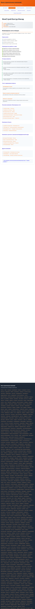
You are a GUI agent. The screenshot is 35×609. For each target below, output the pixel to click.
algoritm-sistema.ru (21, 484)
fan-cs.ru (31, 548)
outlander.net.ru (22, 597)
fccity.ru (13, 595)
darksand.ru (20, 424)
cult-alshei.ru (30, 552)
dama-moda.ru (29, 566)
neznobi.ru (30, 402)
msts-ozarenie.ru (18, 540)
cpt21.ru (15, 498)
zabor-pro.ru (3, 555)
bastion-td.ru (3, 527)
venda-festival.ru (3, 421)
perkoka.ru (16, 452)
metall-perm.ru (11, 541)
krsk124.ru (7, 522)
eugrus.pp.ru (21, 496)
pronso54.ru (8, 405)
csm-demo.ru (13, 414)
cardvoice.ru (11, 463)
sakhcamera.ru (8, 494)
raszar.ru (6, 437)
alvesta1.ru (31, 510)
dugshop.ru (22, 503)
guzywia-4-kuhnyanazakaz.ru (5, 435)
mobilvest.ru (15, 526)
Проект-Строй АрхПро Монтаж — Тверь (10, 139)
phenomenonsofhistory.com (5, 608)
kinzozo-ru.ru (3, 496)
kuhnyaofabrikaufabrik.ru (5, 433)
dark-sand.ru (3, 419)
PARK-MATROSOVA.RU (24, 519)
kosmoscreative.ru (9, 527)
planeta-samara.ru (7, 459)
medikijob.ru (3, 545)
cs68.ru (20, 435)
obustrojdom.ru (10, 552)
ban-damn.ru (11, 423)
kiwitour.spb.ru (17, 601)
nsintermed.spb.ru (25, 587)
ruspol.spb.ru (3, 564)
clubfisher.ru (30, 475)
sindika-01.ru (8, 419)
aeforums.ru (9, 513)
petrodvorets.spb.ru (18, 587)
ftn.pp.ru (7, 555)
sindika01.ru (30, 419)
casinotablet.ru (6, 475)
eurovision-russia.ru (27, 391)
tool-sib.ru (18, 548)
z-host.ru (11, 431)
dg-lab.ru (21, 520)
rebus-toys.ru (24, 424)
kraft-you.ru (3, 391)
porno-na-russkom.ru (20, 402)
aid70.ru (7, 541)
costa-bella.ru (16, 496)
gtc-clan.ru (28, 608)
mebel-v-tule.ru (3, 548)
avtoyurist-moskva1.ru (4, 520)
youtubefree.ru (25, 458)
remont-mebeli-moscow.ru (19, 475)
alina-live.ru (28, 604)
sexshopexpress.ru (19, 393)
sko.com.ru (12, 529)
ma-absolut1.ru (24, 456)
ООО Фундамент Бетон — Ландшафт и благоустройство (12, 128)
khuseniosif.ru (7, 590)
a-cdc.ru (26, 395)
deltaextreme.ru (11, 578)
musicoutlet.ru (3, 597)
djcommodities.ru (26, 461)
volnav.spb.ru (25, 515)
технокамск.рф (22, 594)
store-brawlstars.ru (10, 421)
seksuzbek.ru (16, 398)
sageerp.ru (29, 555)
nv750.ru (31, 461)
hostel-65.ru (10, 402)
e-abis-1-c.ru (25, 419)
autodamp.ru (16, 461)
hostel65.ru (18, 407)
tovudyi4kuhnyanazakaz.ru (5, 438)
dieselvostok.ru (31, 505)
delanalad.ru (17, 458)
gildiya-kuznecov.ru (29, 517)
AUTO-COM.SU (15, 524)
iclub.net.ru (23, 538)
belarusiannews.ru (4, 606)
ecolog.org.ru (29, 491)
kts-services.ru (28, 417)
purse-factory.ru (16, 423)
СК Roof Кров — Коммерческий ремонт (10, 130)
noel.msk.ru (22, 583)
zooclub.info (12, 594)
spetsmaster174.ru (16, 562)
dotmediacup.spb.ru (13, 590)
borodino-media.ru (16, 473)
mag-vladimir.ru (8, 601)
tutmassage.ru (24, 491)
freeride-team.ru (8, 393)
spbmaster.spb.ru (31, 595)
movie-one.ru (20, 452)
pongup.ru (14, 407)
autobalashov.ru (11, 487)
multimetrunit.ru (23, 548)
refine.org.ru (31, 592)
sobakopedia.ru (3, 515)
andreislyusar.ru (8, 454)
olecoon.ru (2, 400)
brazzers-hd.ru (7, 431)
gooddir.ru (24, 508)
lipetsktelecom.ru (22, 437)
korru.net (2, 501)
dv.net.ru (23, 606)
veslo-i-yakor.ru (9, 473)
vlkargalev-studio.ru (13, 604)
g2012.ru (11, 412)
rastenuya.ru (22, 391)
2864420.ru (17, 426)
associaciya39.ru (26, 496)
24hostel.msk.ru (3, 506)
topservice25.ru (25, 557)
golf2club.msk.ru (3, 513)
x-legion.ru (15, 419)
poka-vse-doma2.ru (19, 414)
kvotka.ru (7, 496)
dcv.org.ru (11, 562)
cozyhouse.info (7, 604)
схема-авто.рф (16, 520)
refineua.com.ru (17, 569)
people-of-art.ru (3, 533)
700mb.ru (19, 604)
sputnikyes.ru (26, 512)
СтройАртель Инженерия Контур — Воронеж (11, 142)
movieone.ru (10, 456)
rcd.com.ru (2, 578)
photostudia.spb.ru (14, 545)
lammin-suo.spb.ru (19, 501)
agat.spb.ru (30, 519)
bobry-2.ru (8, 585)
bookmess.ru (8, 569)
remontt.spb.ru (7, 545)
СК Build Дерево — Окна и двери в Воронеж (10, 153)
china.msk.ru (8, 597)
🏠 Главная (5, 7)
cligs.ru (32, 608)
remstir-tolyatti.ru (28, 480)
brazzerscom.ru (13, 428)
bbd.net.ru (18, 526)
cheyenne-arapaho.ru (20, 564)
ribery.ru (8, 466)
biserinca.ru (18, 547)
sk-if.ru (29, 580)
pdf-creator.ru (3, 512)
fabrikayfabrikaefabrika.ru (5, 430)
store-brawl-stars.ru (22, 417)
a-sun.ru (24, 571)
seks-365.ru (32, 466)
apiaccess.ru (27, 541)
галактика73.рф (7, 529)
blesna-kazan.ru (9, 531)
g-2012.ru (32, 412)
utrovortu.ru (16, 487)
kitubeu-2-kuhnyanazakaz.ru (14, 433)
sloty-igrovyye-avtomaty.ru (10, 468)
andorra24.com (16, 559)
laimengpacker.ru (17, 555)
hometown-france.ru (16, 409)
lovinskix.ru (17, 405)
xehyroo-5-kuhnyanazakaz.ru (24, 433)
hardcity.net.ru (12, 557)
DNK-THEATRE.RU (4, 571)
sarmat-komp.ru (27, 489)
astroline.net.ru (22, 534)
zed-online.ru (28, 430)
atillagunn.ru (26, 416)
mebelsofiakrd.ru (19, 573)
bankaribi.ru (3, 437)
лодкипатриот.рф (13, 538)
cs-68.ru (30, 433)
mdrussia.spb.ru (22, 592)
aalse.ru (2, 452)
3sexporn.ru (12, 424)
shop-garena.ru (31, 409)
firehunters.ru (29, 407)
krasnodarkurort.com (24, 547)
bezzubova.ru (9, 533)
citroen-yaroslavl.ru (19, 580)
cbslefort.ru (7, 580)
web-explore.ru (16, 391)
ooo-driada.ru (13, 536)
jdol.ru (5, 482)
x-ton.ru (2, 463)
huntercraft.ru (27, 585)
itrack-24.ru (13, 393)
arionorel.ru (3, 590)
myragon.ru (19, 545)
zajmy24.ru (28, 426)
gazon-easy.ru (28, 538)
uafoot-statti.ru (11, 417)
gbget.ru (24, 463)
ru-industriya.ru (17, 468)
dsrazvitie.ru (7, 557)
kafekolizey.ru (18, 538)
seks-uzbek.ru (21, 398)
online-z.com (27, 524)
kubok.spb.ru (12, 522)
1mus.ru (16, 424)
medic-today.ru (18, 470)
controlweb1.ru (25, 494)
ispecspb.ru (19, 498)
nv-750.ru (2, 458)
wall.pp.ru (18, 608)
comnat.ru (29, 515)
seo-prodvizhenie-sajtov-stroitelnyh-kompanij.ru (22, 449)
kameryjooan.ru (24, 540)
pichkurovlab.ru (12, 470)
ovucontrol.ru (3, 468)
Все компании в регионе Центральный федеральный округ (15, 160)
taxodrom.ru (3, 557)
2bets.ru (6, 489)
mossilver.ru (15, 531)
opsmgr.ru (23, 412)
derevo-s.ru (8, 592)
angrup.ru (25, 520)
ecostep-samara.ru (30, 527)
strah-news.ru (3, 393)
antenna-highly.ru (23, 421)
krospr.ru (25, 400)
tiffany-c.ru (25, 527)
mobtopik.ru (8, 548)
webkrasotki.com (10, 510)
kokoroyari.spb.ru (4, 531)
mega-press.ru (7, 391)
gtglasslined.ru (3, 559)
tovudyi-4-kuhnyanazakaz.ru (5, 428)
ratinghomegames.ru (18, 557)
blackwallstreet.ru (22, 559)
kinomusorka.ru (30, 487)
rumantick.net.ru (30, 573)
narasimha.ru (21, 461)
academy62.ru (28, 545)
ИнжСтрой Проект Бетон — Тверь (9, 116)
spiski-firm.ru (21, 487)
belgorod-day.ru (3, 470)
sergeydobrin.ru (24, 531)
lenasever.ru (13, 405)
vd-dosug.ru (7, 400)
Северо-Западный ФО (20, 7)
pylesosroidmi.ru (23, 608)
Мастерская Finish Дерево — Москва (9, 138)
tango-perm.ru (19, 508)
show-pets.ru (22, 405)
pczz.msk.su (12, 587)
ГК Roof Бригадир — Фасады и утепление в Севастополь (12, 155)
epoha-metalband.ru (15, 505)
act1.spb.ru (27, 534)
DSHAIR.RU (14, 550)
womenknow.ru (9, 606)
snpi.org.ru (29, 501)
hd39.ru (33, 576)
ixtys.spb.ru (9, 595)
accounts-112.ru (7, 414)
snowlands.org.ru (3, 573)
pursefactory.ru (18, 454)
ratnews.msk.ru (25, 580)
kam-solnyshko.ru (13, 564)
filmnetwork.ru (19, 506)
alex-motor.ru (17, 534)
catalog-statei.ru (6, 562)
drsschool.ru (16, 543)
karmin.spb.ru (19, 599)
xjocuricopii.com (25, 550)
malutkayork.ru (8, 508)
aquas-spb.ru (30, 583)
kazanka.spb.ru (23, 517)
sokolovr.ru (8, 482)
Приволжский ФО (29, 7)
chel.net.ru (13, 503)
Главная (2, 4)
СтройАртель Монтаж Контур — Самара (10, 113)
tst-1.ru (15, 412)
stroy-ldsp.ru (28, 571)
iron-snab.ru (11, 496)
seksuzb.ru (12, 438)
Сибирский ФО (13, 10)
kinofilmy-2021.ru (10, 480)
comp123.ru (27, 470)
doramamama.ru (12, 477)
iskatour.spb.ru (24, 501)
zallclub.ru (13, 513)
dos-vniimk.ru (15, 606)
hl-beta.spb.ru (26, 503)
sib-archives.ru (20, 419)
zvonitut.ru (2, 484)
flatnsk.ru (6, 534)
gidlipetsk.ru (9, 536)
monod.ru (27, 592)
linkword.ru (13, 569)
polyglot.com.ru (3, 536)
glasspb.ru (25, 407)
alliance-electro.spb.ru (15, 494)
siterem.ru (2, 538)
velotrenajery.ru (3, 405)
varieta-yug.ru (8, 416)
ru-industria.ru (31, 484)
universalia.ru (12, 475)
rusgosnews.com (25, 505)
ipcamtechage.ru (16, 571)
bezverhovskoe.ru (11, 543)
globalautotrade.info (4, 543)
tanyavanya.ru (22, 480)
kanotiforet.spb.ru (18, 491)
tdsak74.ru (30, 494)
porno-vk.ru (26, 398)
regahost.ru (24, 498)
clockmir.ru (23, 585)
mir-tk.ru (12, 435)
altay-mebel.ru (28, 569)
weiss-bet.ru (30, 473)
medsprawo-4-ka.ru (11, 426)
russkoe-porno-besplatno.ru (25, 468)
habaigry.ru (23, 513)
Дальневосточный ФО (21, 10)
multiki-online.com (4, 510)
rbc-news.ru (16, 400)
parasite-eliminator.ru (10, 566)
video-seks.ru (31, 435)
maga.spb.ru (28, 597)
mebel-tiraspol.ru (20, 590)
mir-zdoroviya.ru (23, 536)
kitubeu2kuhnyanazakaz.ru (18, 431)
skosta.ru (21, 571)
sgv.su (27, 508)
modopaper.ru (15, 463)
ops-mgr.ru (2, 414)
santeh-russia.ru (3, 550)
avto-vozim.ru (3, 494)
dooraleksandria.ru (17, 421)
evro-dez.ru (14, 456)
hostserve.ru (14, 402)
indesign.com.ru (23, 601)
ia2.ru (13, 498)
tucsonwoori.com (3, 583)
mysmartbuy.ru (13, 459)
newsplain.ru (6, 463)
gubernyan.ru (30, 557)
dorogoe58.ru (11, 555)
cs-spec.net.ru (23, 569)
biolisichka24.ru (7, 484)
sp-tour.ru (28, 548)
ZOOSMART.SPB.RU (22, 543)
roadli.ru (2, 459)
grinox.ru (7, 540)
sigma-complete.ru (18, 566)
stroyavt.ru (21, 494)
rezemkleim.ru (19, 482)
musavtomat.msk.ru (4, 552)
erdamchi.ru (7, 477)
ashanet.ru (25, 459)
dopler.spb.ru (3, 541)
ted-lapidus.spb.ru (4, 566)
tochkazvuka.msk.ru (30, 531)
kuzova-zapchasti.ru (23, 555)
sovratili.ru (30, 398)
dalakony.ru (28, 543)
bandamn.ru (3, 424)
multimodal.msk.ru (18, 513)
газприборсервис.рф (12, 599)
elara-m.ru (25, 487)
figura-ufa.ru (23, 604)
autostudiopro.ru (25, 393)
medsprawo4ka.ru (19, 428)
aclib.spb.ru (8, 576)
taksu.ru (23, 470)
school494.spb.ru (3, 505)
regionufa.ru (26, 473)
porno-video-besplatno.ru (25, 466)
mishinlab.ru (26, 402)
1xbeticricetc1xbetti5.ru (4, 417)
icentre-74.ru (24, 576)
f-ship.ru (11, 506)
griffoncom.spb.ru (11, 519)
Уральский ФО (6, 10)
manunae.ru (20, 463)
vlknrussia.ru (16, 435)
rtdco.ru (12, 449)
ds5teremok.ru (3, 576)
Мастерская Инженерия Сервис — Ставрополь (11, 118)
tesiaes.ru (14, 517)
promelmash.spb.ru (4, 595)
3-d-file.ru (2, 412)
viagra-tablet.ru (22, 423)
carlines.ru (2, 534)
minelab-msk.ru (29, 424)
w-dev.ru (8, 506)
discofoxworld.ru (3, 407)
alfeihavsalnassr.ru (29, 463)
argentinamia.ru (10, 452)
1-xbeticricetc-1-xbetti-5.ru (24, 409)
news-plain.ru (7, 458)
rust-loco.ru (17, 503)
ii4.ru (7, 559)
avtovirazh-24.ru (31, 587)
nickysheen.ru (18, 585)
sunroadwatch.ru (12, 580)
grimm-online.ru (17, 597)
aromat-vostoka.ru (4, 526)
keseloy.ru (7, 599)
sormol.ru (2, 402)
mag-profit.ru (19, 576)
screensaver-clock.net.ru (18, 515)
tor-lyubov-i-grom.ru (24, 454)
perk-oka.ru (25, 452)
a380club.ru (6, 452)
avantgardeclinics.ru (17, 583)
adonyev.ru (11, 400)
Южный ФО (29, 10)
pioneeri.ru (32, 489)
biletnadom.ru (23, 430)
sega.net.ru (19, 606)
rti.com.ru (9, 547)
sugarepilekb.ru (3, 540)
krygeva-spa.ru (8, 503)
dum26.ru (28, 562)
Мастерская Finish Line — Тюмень (9, 111)
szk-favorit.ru (28, 533)
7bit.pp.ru (6, 517)
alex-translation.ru (10, 583)
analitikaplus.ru (23, 522)
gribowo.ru (2, 409)
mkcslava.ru (3, 489)
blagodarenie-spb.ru (22, 426)
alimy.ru (23, 524)
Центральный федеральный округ (9, 4)
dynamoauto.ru (22, 533)
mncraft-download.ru (14, 484)
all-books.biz (25, 590)
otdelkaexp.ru (10, 526)
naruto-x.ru (13, 454)
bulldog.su (12, 597)
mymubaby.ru (9, 505)
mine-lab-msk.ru (29, 421)
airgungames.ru (25, 414)
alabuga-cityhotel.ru (4, 395)
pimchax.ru (2, 431)
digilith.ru (8, 470)
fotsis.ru (23, 529)
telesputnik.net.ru (13, 608)
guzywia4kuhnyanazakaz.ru (18, 438)
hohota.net (20, 524)
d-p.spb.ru (2, 529)
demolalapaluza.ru (17, 480)
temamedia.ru (27, 578)
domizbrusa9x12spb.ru (10, 461)
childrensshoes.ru (10, 573)
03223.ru (12, 391)
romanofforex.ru (17, 522)
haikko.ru (27, 513)
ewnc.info (11, 515)
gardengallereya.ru (4, 547)
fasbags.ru (27, 423)
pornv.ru (9, 395)
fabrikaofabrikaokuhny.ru (28, 438)
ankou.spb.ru (27, 510)
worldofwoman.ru (26, 477)
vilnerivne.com (3, 585)
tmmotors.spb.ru (19, 550)
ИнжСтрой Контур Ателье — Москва (9, 141)
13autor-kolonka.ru (30, 400)
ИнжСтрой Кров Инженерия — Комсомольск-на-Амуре (12, 114)
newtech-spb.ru (13, 482)
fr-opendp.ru (8, 564)
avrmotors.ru (14, 527)
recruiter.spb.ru (29, 520)
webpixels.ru (8, 587)
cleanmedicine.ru (12, 466)
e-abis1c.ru (16, 417)
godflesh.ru (27, 484)
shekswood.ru (24, 599)
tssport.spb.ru (10, 559)
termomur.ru (26, 475)
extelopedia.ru (12, 501)
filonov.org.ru (17, 594)
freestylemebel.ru (29, 601)
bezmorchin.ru (9, 498)
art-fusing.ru (3, 580)
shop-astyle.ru (3, 592)
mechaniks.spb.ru (10, 571)
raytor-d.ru (21, 416)
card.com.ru (18, 517)
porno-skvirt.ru (20, 400)
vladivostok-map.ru (25, 435)
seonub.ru (29, 482)
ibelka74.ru (2, 604)
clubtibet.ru (13, 533)
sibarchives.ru (3, 454)
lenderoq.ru (19, 531)
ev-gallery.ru (28, 412)
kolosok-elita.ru (28, 498)
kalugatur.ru (10, 517)
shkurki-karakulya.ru (11, 491)
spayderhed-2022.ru (4, 456)
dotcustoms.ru (3, 461)
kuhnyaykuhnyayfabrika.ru (14, 440)
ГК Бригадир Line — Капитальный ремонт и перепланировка (13, 127)
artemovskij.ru (30, 540)
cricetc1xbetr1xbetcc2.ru (15, 416)
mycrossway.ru (22, 578)
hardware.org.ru (11, 520)
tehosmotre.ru (3, 416)
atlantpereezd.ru (14, 395)
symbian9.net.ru (9, 550)
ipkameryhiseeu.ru (23, 562)
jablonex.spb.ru (3, 569)
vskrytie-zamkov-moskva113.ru (14, 437)
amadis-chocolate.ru (4, 491)
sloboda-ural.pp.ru (9, 524)
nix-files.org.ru (8, 512)
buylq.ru (26, 583)
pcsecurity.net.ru (13, 548)
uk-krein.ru (2, 594)
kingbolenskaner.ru (11, 534)
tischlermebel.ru (29, 599)
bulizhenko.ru (25, 573)
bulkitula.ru (10, 409)
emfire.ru (2, 398)
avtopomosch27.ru (31, 456)
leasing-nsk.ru (29, 576)
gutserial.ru (17, 592)
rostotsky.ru (21, 473)
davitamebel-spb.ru (18, 529)
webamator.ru (19, 456)
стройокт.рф (3, 587)
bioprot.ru (6, 578)
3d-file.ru (29, 416)
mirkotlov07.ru (17, 578)
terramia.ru (23, 545)
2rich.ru (6, 402)
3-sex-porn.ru (6, 423)
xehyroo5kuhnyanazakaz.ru (27, 428)
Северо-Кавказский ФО (17, 13)
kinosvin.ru (28, 506)
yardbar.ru (13, 601)
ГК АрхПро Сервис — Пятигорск (8, 108)
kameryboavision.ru (4, 519)
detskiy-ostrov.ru (21, 510)
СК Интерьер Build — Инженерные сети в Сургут (11, 152)
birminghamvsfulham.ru (20, 489)
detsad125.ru (18, 536)
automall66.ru (3, 601)
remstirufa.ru (3, 477)
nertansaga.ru (12, 458)
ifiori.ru (2, 562)
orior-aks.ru (18, 533)
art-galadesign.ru (20, 527)
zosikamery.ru (3, 524)
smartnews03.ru (27, 405)
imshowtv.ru (30, 547)
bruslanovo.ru (29, 536)
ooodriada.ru (32, 594)
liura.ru (22, 407)
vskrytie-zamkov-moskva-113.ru (15, 430)
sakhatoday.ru (13, 512)
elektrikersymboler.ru (19, 512)
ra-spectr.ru (27, 594)
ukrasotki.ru (11, 398)
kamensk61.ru (7, 594)
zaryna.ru (2, 475)
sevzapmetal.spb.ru (27, 564)
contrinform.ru (12, 592)
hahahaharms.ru (7, 412)
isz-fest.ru (8, 515)
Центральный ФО (12, 7)
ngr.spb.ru (20, 505)
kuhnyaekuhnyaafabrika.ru (5, 440)
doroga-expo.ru (3, 466)
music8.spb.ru (3, 522)
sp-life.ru (11, 419)
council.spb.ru (7, 538)
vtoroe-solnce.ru (13, 585)
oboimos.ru (27, 559)
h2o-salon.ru (3, 508)
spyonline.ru (28, 522)
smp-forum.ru (30, 526)
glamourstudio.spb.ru (18, 595)
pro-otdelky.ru (6, 398)
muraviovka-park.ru (19, 477)
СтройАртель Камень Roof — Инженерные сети (11, 125)
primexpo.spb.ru (3, 498)
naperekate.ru (25, 431)
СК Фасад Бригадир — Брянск (8, 144)
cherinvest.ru (16, 510)
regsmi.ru (14, 506)
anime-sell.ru (3, 599)
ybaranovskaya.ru (20, 552)
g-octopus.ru (29, 452)
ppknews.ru (26, 552)
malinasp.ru (24, 506)
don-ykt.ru (31, 470)
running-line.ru (3, 503)
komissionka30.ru (13, 576)
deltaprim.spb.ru (13, 508)
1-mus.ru (2, 423)
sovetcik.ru (15, 552)
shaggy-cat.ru (19, 412)
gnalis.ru (6, 409)
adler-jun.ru (31, 423)
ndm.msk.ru (16, 541)
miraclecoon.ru (9, 407)
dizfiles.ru (20, 458)
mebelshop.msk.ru (24, 526)
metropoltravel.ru (3, 473)
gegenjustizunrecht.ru (4, 487)
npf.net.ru (2, 517)
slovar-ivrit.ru (18, 466)
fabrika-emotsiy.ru (17, 519)
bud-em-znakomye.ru (20, 395)
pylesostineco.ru (12, 540)
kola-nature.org (25, 595)
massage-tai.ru (24, 482)
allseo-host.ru (30, 414)
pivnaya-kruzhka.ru (4, 480)
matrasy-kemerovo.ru (19, 459)
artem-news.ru (13, 547)
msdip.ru (2, 482)
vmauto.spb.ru (30, 590)
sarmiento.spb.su (7, 501)
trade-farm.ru (30, 459)
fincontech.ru (7, 424)
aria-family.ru (30, 458)
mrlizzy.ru (14, 573)
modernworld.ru (24, 566)
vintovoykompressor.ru (12, 489)
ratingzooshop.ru (21, 541)
